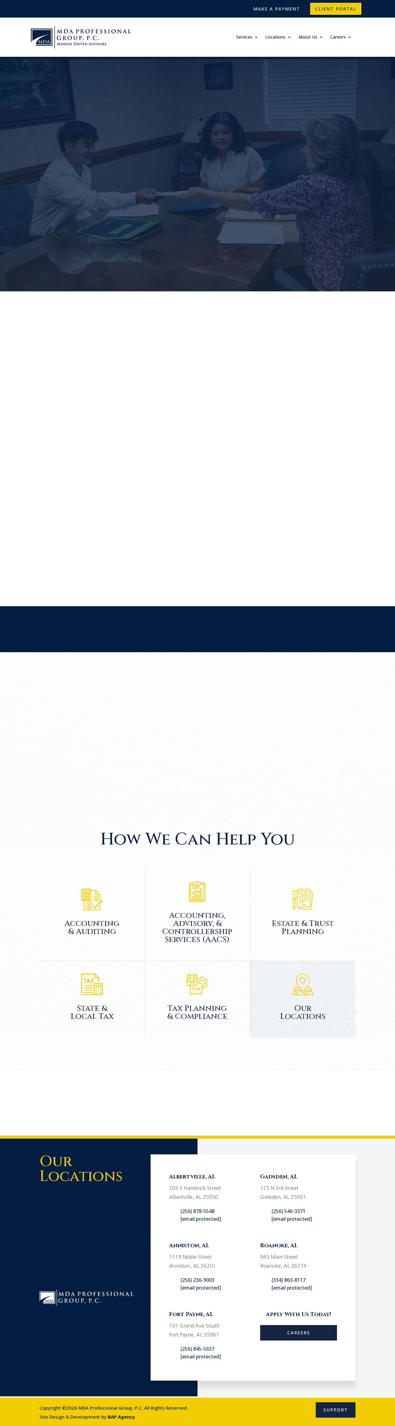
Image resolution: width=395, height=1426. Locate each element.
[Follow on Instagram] (50, 7)
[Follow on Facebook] (36, 7)
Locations (275, 37)
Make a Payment (276, 9)
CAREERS (298, 1333)
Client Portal (335, 9)
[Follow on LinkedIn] (63, 7)
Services (244, 37)
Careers (338, 37)
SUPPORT (335, 1410)
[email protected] (201, 1218)
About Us (307, 37)
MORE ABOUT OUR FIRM (236, 567)
